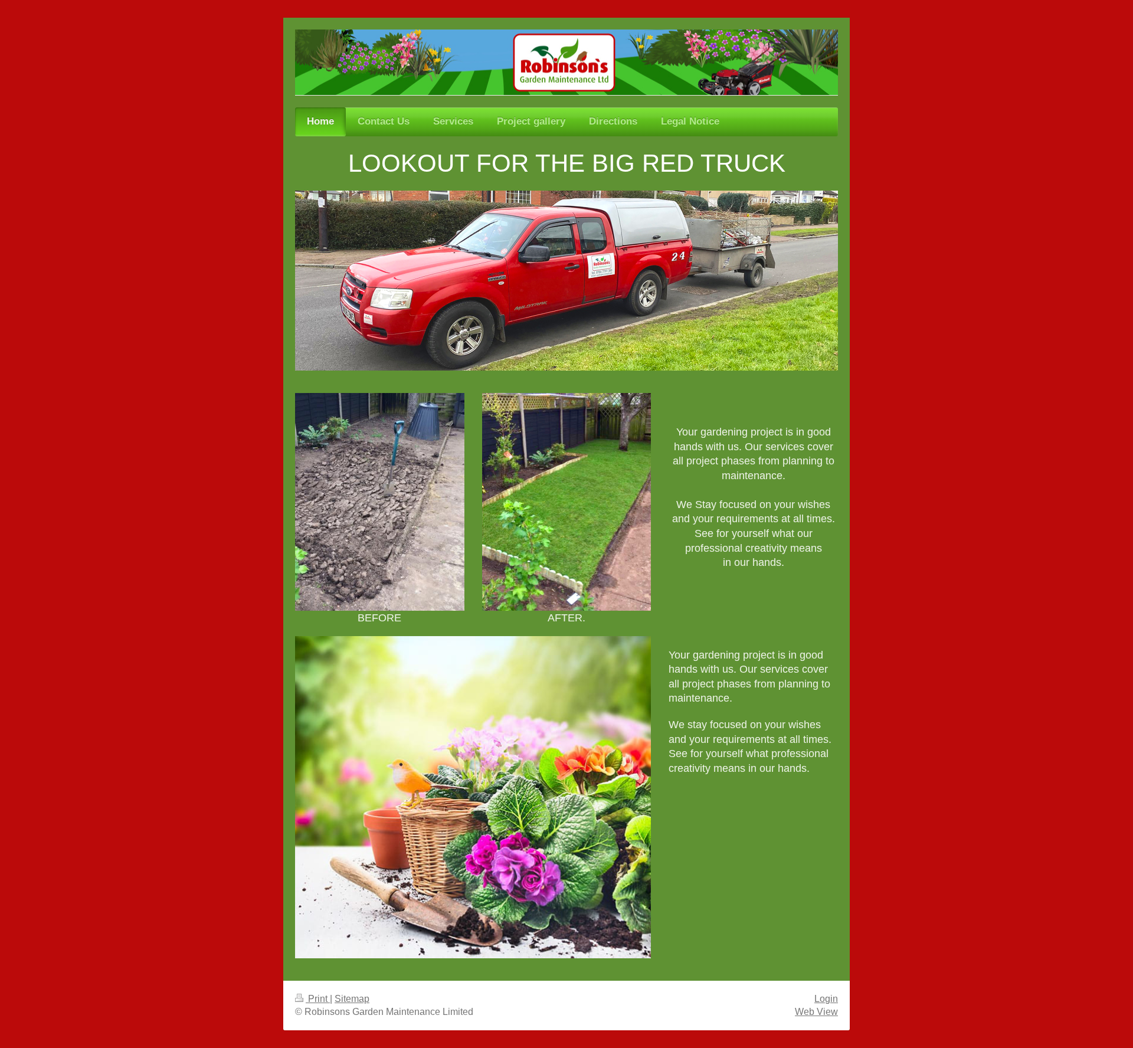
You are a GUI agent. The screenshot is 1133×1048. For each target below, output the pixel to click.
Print (318, 999)
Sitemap (352, 999)
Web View (816, 1012)
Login (826, 999)
